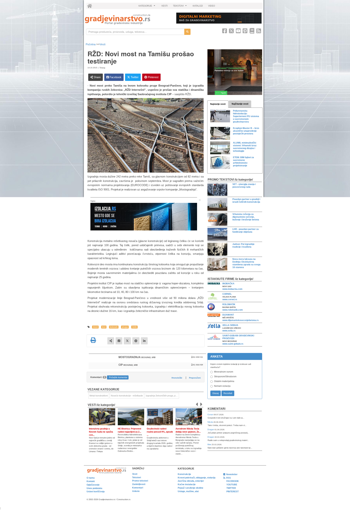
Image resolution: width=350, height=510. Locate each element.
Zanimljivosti (138, 484)
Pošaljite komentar (118, 377)
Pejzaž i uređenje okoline (190, 488)
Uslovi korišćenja (96, 491)
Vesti (102, 44)
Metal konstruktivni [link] (99, 395)
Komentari (216, 408)
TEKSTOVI (180, 7)
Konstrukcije (184, 474)
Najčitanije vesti (240, 104)
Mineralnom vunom (223, 371)
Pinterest (152, 77)
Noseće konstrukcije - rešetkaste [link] (127, 395)
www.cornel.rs (229, 299)
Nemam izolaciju (222, 386)
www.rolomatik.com (232, 310)
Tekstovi (136, 477)
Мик (209, 444)
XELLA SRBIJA (230, 325)
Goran (210, 414)
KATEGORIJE (147, 7)
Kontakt (91, 481)
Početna (91, 44)
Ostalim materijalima (224, 381)
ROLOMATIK (228, 304)
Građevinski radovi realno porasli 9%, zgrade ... (160, 431)
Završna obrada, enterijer (191, 481)
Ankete (136, 491)
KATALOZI (198, 6)
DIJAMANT (228, 315)
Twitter (134, 77)
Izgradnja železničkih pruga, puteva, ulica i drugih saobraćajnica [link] (162, 395)
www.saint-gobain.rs (232, 344)
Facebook (115, 77)
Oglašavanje (93, 485)
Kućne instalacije (187, 484)
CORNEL (227, 294)
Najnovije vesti (217, 104)
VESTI (164, 6)
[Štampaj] (93, 340)
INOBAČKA (228, 283)
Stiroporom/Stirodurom (225, 376)
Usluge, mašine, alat (188, 491)
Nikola (210, 422)
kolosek (114, 327)
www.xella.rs (229, 330)
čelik (134, 327)
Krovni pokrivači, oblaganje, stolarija (196, 477)
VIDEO (211, 6)
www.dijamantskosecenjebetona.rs (240, 320)
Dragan (211, 429)
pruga (125, 327)
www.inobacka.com (232, 289)
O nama (91, 478)
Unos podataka (94, 488)
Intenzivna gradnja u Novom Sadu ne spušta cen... (101, 431)
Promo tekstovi (140, 481)
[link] (128, 19)
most (95, 327)
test (104, 327)
